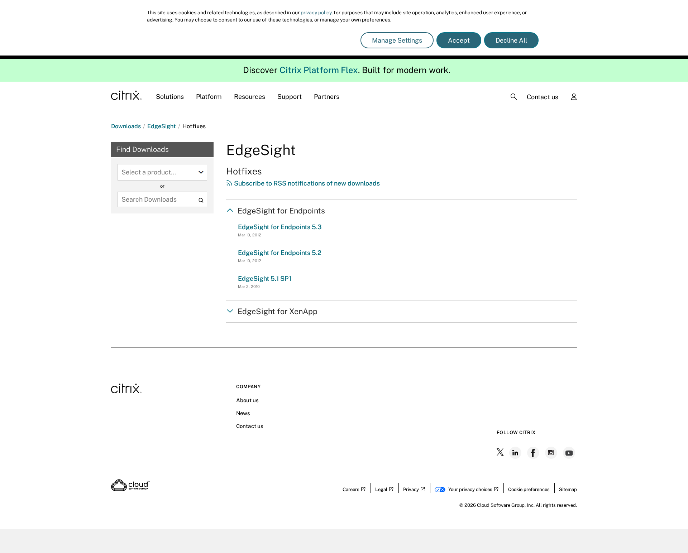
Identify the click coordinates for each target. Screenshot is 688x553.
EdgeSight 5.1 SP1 (264, 278)
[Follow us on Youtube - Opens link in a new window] (570, 452)
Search (201, 200)
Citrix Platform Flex (319, 70)
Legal (381, 489)
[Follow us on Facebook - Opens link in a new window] (534, 452)
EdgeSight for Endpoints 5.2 (279, 252)
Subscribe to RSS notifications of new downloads (306, 183)
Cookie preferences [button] (529, 489)
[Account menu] (573, 97)
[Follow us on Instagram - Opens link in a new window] (552, 452)
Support (289, 96)
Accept (459, 40)
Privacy (411, 489)
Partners (326, 96)
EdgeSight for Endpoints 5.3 (280, 227)
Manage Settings (397, 40)
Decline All (511, 40)
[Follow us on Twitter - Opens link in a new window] (501, 452)
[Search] (514, 96)
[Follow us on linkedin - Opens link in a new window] (516, 452)
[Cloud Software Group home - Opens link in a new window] (130, 488)
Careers (351, 489)
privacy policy (316, 12)
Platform (209, 96)
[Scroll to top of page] (669, 532)
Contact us (542, 97)
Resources (249, 96)
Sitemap (568, 489)
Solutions (170, 96)
